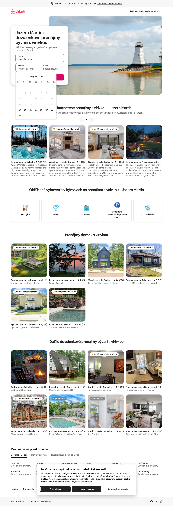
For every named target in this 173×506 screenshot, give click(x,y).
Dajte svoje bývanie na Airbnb (145, 11)
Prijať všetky (55, 489)
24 (20, 110)
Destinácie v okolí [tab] (19, 455)
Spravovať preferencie (118, 489)
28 (41, 110)
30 (52, 110)
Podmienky (46, 501)
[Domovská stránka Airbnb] (18, 11)
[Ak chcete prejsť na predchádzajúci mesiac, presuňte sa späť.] (20, 76)
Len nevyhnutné (86, 489)
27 (36, 110)
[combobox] (40, 59)
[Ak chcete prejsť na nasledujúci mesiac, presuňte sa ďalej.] (52, 76)
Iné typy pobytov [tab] (39, 455)
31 (20, 115)
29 (47, 110)
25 (25, 110)
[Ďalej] (91, 120)
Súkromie (34, 501)
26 (31, 110)
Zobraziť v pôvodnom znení (109, 3)
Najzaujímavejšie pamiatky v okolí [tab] (66, 455)
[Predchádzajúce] (81, 120)
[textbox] (27, 68)
